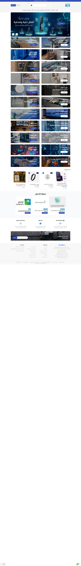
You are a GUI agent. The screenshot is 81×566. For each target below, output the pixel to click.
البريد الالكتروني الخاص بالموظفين (34, 262)
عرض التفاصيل (62, 213)
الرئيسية (57, 10)
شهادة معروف (33, 253)
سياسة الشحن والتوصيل (43, 251)
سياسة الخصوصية (33, 251)
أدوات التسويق (55, 262)
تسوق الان (64, 44)
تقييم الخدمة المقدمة (32, 255)
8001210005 (18, 247)
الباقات (38, 10)
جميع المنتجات (42, 10)
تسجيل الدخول (13, 5)
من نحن (46, 247)
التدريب (36, 10)
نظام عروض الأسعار (25, 262)
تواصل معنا (24, 10)
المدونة (33, 10)
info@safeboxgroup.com (14, 249)
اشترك (15, 237)
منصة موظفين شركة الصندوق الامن (46, 262)
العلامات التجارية (47, 10)
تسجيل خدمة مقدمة (32, 257)
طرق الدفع (45, 249)
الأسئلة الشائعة (33, 247)
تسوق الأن (61, 23)
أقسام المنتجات (53, 10)
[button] (3, 564)
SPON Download (18, 262)
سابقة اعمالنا (29, 10)
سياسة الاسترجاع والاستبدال (31, 249)
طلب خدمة (45, 255)
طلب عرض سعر (44, 257)
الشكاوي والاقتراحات (44, 253)
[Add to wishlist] (57, 173)
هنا (17, 251)
